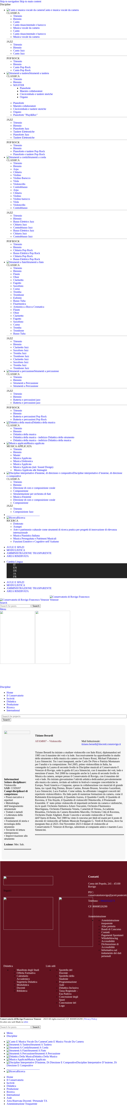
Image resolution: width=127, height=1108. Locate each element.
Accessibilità (108, 941)
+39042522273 (107, 900)
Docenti (21, 987)
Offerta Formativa (26, 973)
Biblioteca (22, 990)
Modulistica (23, 984)
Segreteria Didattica (27, 981)
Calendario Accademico (23, 977)
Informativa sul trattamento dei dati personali (111, 953)
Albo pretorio (108, 926)
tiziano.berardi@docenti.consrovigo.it (101, 744)
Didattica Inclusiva (69, 987)
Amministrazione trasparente (110, 922)
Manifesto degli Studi (28, 970)
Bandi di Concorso (111, 929)
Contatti (105, 932)
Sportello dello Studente (66, 977)
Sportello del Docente (65, 971)
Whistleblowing (109, 938)
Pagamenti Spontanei (112, 935)
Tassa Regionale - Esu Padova (68, 992)
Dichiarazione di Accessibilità (110, 946)
